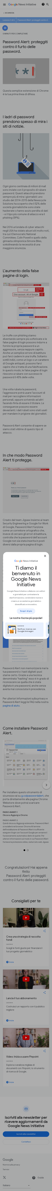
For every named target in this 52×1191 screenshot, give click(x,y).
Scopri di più (26, 611)
